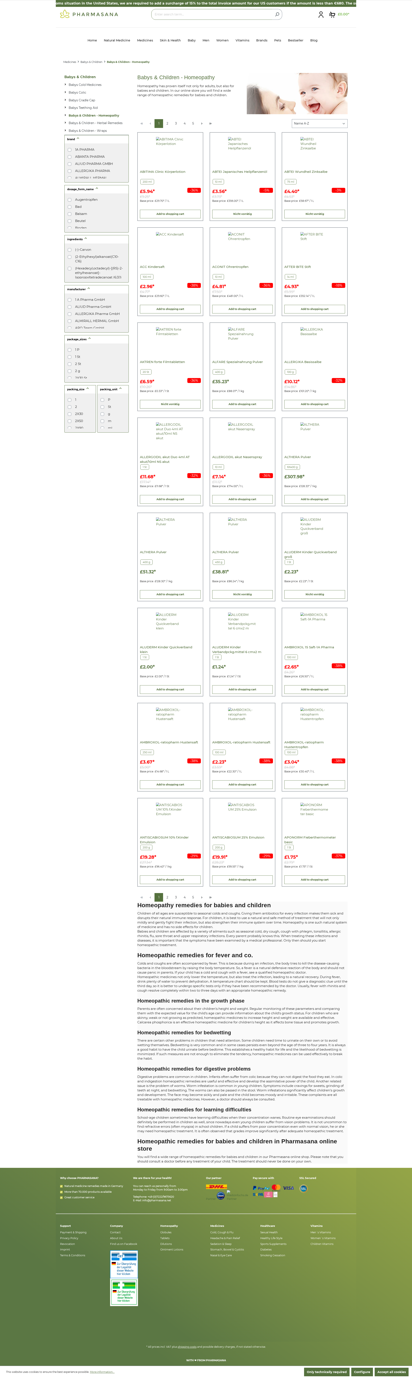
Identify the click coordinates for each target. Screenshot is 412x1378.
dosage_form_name (80, 189)
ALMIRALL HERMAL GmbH (97, 321)
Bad (78, 207)
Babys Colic (77, 92)
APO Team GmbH (89, 328)
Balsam (81, 214)
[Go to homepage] (89, 13)
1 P (77, 350)
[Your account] (321, 14)
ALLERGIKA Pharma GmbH (97, 314)
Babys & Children (80, 77)
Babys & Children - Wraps (88, 131)
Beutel (80, 221)
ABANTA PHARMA (90, 157)
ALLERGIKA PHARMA (92, 171)
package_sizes (77, 339)
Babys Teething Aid (83, 108)
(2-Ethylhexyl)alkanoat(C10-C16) (97, 259)
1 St (77, 357)
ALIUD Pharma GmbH (93, 307)
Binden (81, 228)
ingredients (75, 239)
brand (71, 139)
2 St (78, 364)
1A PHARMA (84, 149)
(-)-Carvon (83, 250)
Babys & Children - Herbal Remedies (96, 123)
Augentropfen (86, 200)
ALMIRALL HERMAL (91, 178)
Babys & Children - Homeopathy (94, 115)
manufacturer (76, 289)
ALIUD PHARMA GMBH (94, 164)
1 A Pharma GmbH (90, 300)
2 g (77, 371)
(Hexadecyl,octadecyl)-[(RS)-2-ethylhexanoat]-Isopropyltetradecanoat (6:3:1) (99, 272)
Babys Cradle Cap (82, 100)
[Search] (277, 14)
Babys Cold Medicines (85, 85)
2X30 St (81, 378)
